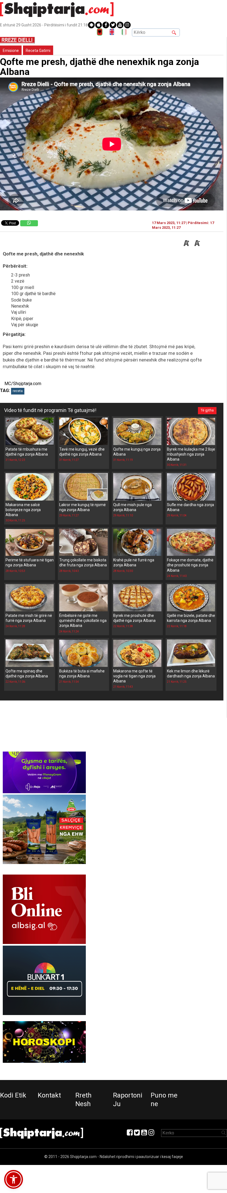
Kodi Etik (13, 1095)
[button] (14, 1179)
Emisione (11, 50)
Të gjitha (207, 410)
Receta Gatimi (38, 50)
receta (18, 391)
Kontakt (49, 1095)
